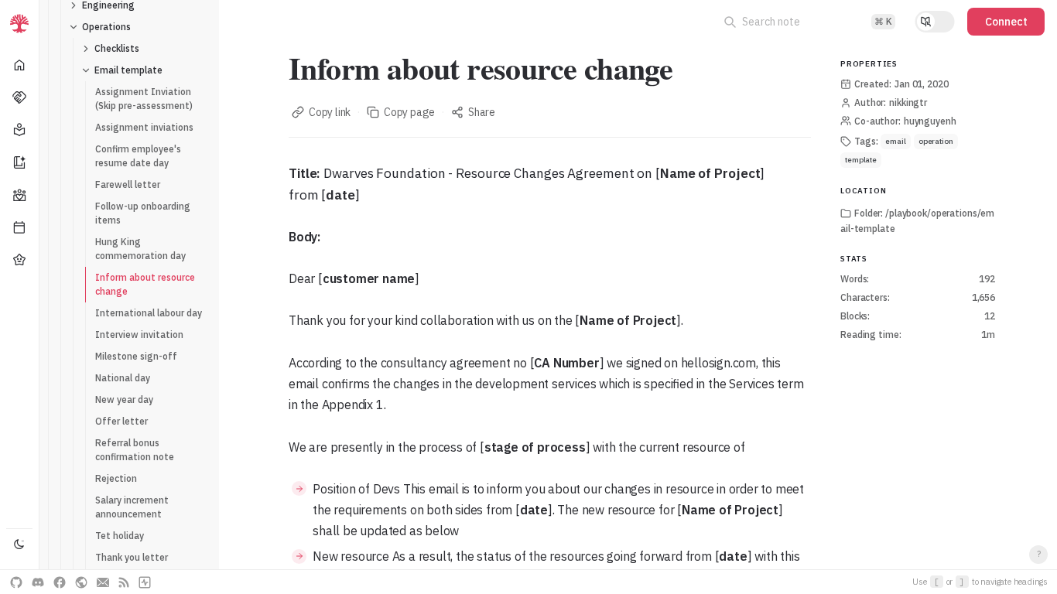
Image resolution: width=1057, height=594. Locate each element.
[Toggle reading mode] (934, 21)
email (895, 141)
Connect (1006, 22)
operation (935, 141)
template (861, 160)
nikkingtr (908, 102)
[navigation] (19, 297)
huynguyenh (930, 121)
